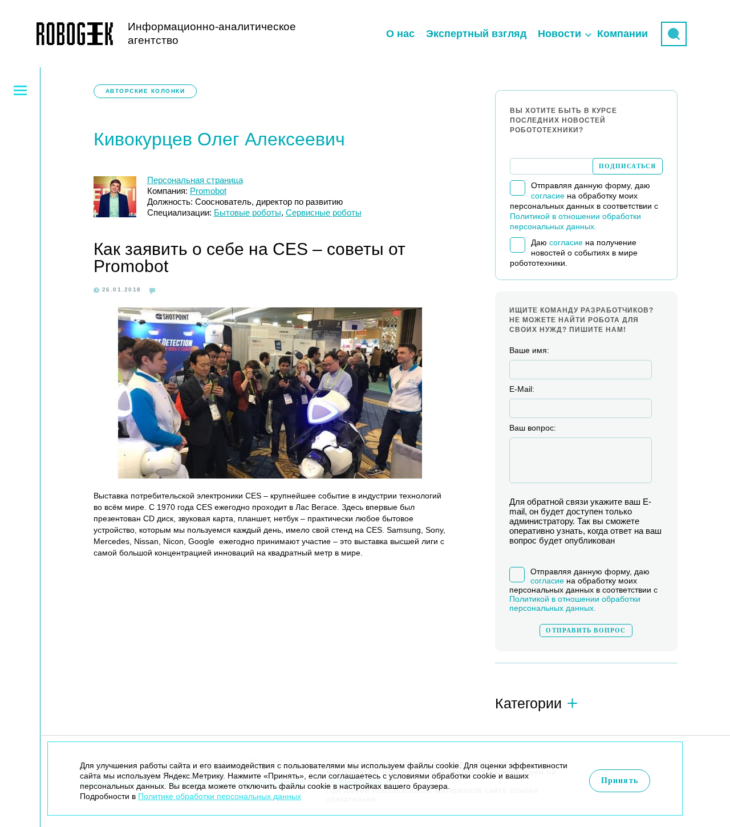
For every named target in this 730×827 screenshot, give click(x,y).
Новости (559, 33)
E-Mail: (521, 389)
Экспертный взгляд (476, 33)
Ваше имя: (529, 350)
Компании (622, 33)
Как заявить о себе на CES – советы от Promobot (249, 257)
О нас (400, 33)
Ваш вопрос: (532, 428)
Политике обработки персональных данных (219, 796)
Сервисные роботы (324, 212)
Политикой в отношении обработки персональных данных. (574, 603)
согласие (548, 195)
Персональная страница (195, 180)
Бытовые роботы (247, 212)
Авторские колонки (145, 91)
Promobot (208, 191)
